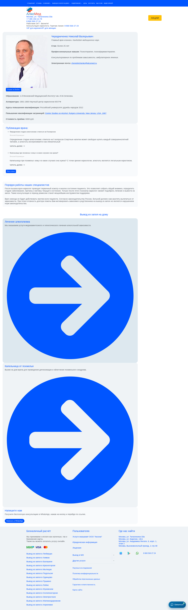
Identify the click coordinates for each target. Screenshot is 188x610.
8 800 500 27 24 (33, 21)
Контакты (91, 3)
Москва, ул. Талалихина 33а (39, 17)
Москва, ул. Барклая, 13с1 (131, 539)
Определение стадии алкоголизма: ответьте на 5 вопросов (33, 132)
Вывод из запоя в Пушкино (38, 581)
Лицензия (77, 548)
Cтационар (31, 3)
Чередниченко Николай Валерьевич (72, 36)
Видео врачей (108, 3)
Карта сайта (77, 590)
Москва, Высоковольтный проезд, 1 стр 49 (138, 546)
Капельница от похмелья (19, 366)
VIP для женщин (48, 28)
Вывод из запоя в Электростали (41, 597)
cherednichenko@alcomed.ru (84, 63)
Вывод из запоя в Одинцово (39, 577)
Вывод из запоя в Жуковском (39, 589)
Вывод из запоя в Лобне (37, 585)
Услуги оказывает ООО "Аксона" (87, 537)
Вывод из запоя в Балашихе (39, 561)
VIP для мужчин (33, 28)
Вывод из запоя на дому (94, 214)
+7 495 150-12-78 (34, 19)
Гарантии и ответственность (84, 585)
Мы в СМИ (99, 3)
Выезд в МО (78, 555)
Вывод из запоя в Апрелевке (39, 605)
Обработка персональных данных (86, 579)
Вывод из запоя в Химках (38, 558)
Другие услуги (79, 561)
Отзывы (39, 3)
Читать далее (17, 146)
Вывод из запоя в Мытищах (39, 569)
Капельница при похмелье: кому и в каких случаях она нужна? (34, 153)
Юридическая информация (85, 542)
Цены (85, 3)
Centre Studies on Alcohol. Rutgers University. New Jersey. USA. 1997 (75, 113)
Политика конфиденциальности (85, 573)
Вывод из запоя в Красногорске (40, 565)
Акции (155, 18)
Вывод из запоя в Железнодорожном (43, 601)
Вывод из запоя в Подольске (39, 573)
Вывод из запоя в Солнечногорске (42, 593)
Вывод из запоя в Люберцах (39, 554)
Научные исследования (82, 568)
